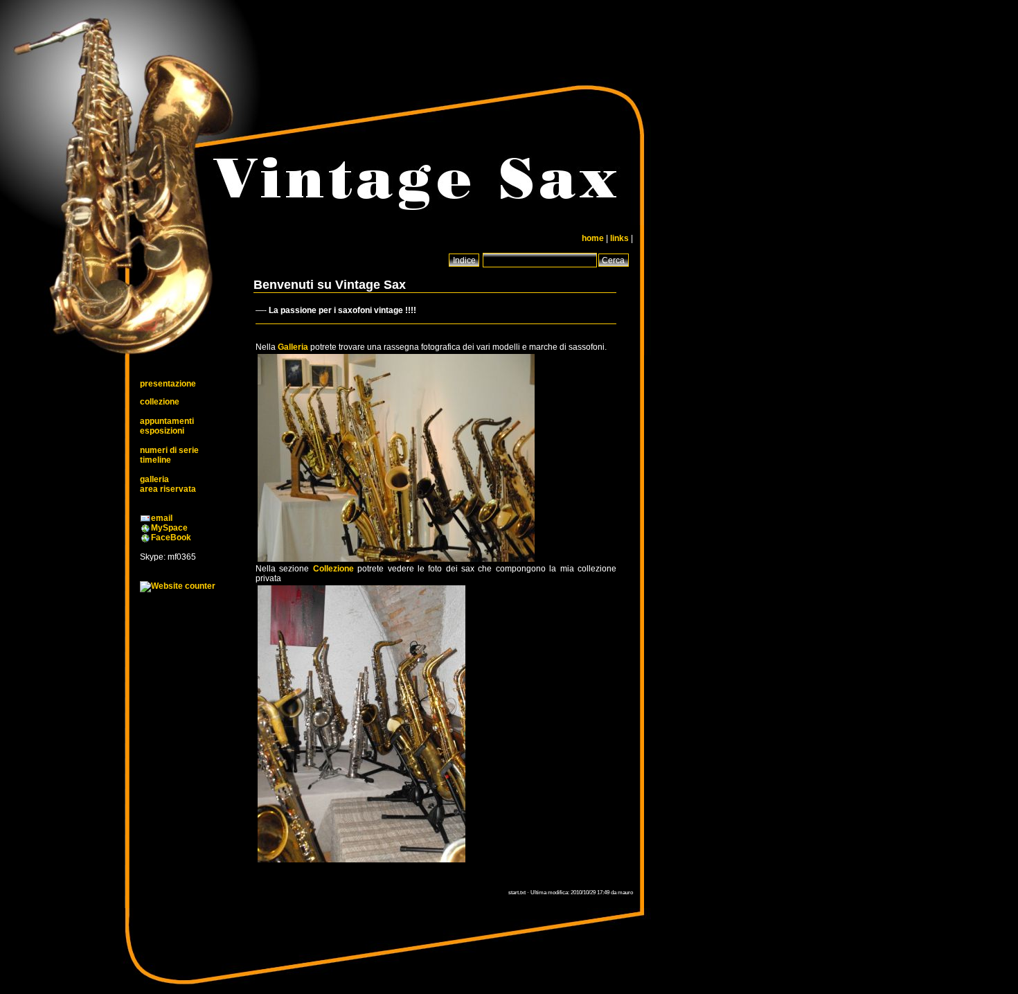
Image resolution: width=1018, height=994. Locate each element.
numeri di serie (169, 450)
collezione (159, 402)
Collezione (333, 569)
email (161, 518)
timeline (155, 460)
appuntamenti (167, 421)
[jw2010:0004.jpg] (396, 561)
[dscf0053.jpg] (361, 862)
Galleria (293, 347)
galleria (154, 479)
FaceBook (171, 537)
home (593, 238)
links (619, 238)
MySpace (169, 528)
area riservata (168, 489)
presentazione (168, 384)
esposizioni (162, 431)
